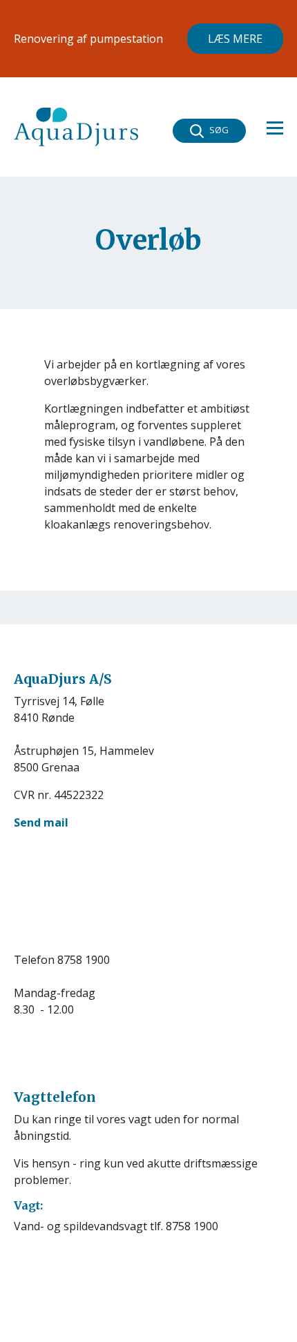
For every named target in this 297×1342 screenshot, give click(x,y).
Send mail (41, 822)
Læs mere (235, 38)
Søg (219, 130)
